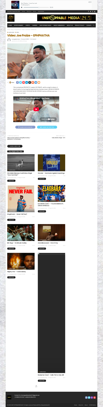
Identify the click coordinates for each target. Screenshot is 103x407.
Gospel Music (11, 32)
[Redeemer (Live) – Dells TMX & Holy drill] (51, 313)
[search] (94, 25)
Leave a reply (14, 146)
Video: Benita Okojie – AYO (58, 138)
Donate (89, 25)
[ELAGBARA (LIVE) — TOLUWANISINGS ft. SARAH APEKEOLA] (51, 193)
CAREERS (34, 25)
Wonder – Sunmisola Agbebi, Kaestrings (51, 173)
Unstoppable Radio (45, 25)
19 (64, 245)
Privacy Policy (79, 25)
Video (17, 32)
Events (28, 25)
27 (64, 377)
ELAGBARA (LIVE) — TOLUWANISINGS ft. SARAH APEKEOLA (50, 205)
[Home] (9, 397)
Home (23, 11)
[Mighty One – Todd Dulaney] (21, 261)
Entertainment (18, 25)
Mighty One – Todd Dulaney (16, 272)
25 (34, 274)
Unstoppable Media (16, 39)
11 (34, 216)
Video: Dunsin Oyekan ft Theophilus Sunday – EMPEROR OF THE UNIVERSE (18, 138)
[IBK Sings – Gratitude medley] (21, 232)
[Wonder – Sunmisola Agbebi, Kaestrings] (51, 162)
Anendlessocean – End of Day (48, 243)
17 (34, 245)
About (34, 11)
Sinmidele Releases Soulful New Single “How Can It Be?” (19, 174)
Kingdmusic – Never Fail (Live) (17, 214)
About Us (29, 11)
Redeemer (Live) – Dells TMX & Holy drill (51, 375)
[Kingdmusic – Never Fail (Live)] (21, 198)
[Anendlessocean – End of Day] (51, 232)
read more (11, 180)
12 (64, 208)
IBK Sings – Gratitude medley (16, 243)
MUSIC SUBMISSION (59, 25)
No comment (33, 39)
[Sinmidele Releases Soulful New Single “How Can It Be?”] (21, 162)
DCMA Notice (41, 11)
